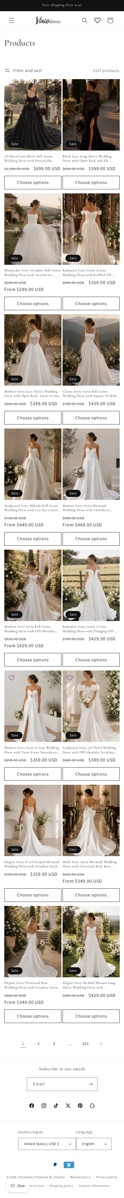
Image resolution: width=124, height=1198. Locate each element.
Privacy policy (106, 1177)
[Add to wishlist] (11, 86)
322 (85, 1043)
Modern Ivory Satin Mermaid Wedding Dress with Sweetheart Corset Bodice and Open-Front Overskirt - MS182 (86, 508)
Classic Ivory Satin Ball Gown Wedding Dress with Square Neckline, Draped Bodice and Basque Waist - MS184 (91, 393)
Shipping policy (61, 1186)
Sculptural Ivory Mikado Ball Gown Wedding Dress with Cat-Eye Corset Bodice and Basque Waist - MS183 (31, 508)
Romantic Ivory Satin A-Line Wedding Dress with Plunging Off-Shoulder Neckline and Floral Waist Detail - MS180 (89, 628)
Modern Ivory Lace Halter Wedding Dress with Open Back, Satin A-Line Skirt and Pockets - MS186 (31, 393)
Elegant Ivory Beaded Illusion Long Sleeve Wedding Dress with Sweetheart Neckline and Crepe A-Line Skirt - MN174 (89, 985)
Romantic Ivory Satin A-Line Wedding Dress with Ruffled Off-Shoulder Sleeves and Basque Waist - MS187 (90, 272)
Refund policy (80, 1177)
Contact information (94, 1186)
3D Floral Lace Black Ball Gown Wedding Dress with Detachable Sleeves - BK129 (28, 158)
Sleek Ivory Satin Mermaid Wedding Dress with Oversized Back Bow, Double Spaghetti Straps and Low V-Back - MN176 (90, 864)
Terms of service (32, 1186)
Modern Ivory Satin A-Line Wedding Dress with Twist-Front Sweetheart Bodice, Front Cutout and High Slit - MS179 (32, 750)
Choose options (33, 182)
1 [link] (23, 1043)
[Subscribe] (90, 1084)
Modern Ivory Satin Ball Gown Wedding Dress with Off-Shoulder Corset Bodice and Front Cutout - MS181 (30, 628)
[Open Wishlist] (97, 20)
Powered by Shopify (50, 1177)
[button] (11, 20)
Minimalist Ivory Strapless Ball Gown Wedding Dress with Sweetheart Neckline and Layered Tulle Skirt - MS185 (32, 272)
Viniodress (26, 1177)
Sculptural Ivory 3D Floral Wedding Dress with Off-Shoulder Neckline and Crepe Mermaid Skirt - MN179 (89, 750)
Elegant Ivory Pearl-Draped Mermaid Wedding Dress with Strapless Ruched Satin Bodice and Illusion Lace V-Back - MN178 (32, 864)
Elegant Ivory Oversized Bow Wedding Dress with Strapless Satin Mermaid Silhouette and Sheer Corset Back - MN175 (32, 985)
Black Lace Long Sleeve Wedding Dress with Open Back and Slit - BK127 (87, 158)
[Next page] (101, 1043)
